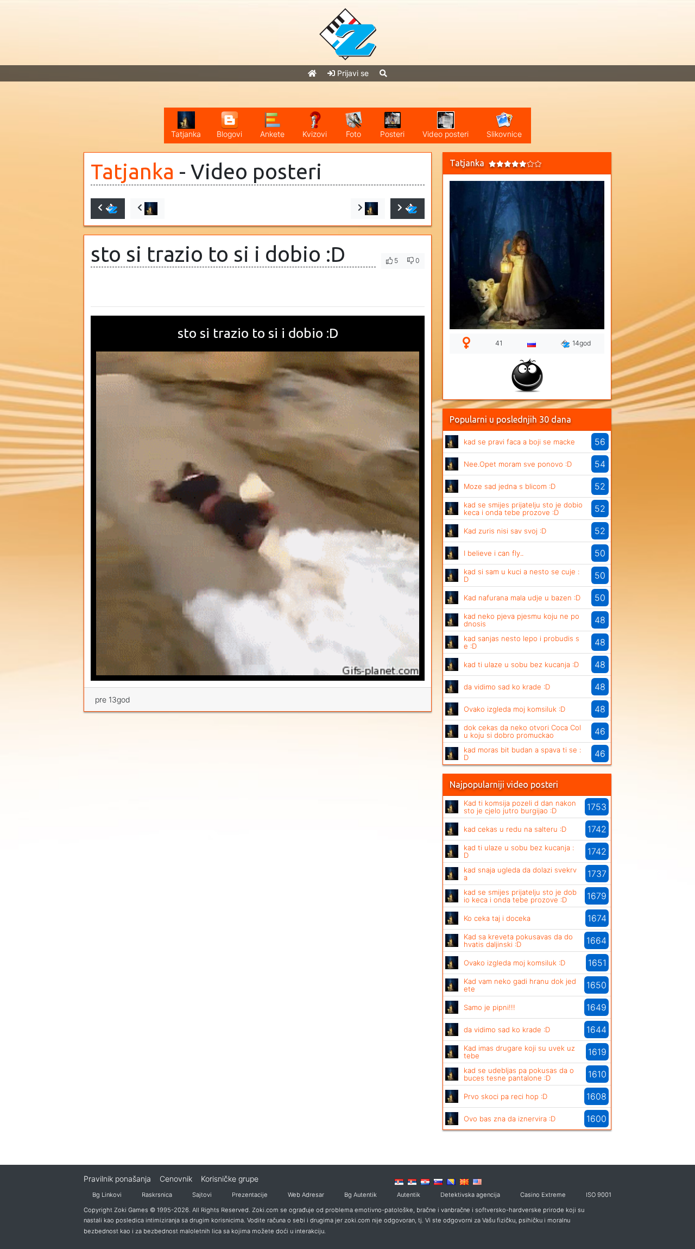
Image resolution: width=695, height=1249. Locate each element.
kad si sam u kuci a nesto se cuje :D (521, 575)
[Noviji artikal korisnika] (147, 208)
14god (581, 343)
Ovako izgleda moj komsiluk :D (514, 709)
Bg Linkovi (107, 1194)
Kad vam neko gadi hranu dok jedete (520, 985)
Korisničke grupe (229, 1178)
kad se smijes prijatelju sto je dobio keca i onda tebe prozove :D (523, 508)
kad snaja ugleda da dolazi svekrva (520, 873)
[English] (477, 1181)
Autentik (408, 1194)
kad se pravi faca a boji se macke (519, 441)
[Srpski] (412, 1181)
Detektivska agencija (470, 1194)
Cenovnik (176, 1178)
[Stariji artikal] (407, 208)
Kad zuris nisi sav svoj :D (505, 530)
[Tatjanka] (451, 440)
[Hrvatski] (425, 1181)
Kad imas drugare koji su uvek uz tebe (519, 1052)
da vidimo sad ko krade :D (507, 686)
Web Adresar (306, 1194)
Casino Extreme (543, 1194)
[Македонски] (464, 1181)
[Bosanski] (451, 1181)
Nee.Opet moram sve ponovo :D (518, 464)
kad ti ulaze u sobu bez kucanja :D (521, 664)
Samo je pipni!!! (489, 1007)
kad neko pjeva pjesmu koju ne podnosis (521, 620)
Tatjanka (132, 171)
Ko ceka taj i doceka (497, 918)
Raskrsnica (157, 1194)
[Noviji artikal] (108, 208)
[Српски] (399, 1181)
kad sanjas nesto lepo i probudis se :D (521, 642)
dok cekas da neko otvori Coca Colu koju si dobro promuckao (522, 731)
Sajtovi (202, 1194)
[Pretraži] (383, 73)
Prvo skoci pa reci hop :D (505, 1096)
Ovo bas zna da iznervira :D (509, 1118)
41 (498, 343)
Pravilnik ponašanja (117, 1178)
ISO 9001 (598, 1194)
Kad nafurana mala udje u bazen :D (522, 597)
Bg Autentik (360, 1194)
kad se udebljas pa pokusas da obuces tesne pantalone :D (519, 1074)
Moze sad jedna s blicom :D (509, 486)
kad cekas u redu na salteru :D (515, 829)
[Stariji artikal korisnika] (368, 208)
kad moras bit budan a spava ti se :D (522, 753)
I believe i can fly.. (493, 553)
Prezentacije (250, 1194)
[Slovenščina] (438, 1181)
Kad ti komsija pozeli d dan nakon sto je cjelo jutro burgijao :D (520, 807)
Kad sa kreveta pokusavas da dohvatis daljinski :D (518, 940)
